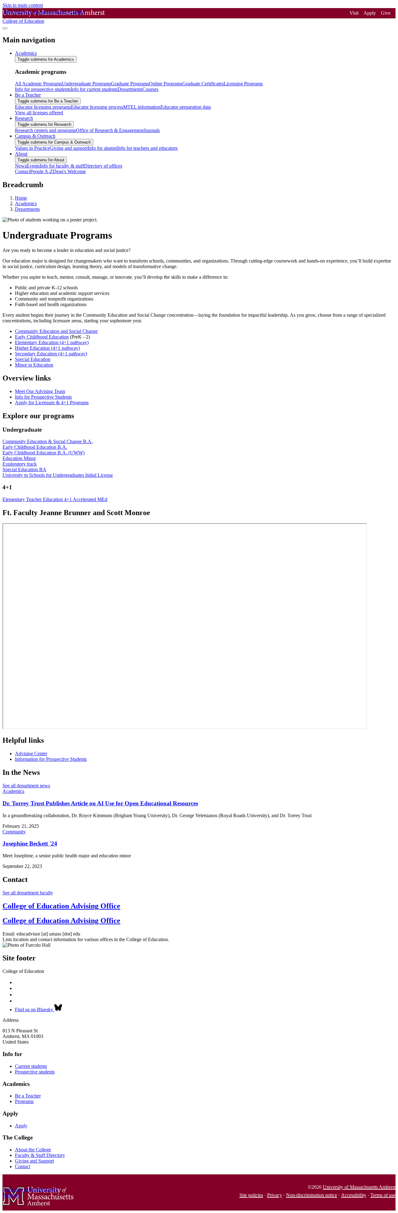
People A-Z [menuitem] (41, 171)
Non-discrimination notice (311, 1195)
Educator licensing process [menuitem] (97, 107)
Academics (26, 203)
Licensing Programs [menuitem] (243, 83)
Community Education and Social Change (56, 331)
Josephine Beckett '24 (29, 843)
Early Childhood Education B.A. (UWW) (43, 452)
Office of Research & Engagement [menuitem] (110, 130)
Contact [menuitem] (22, 171)
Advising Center (31, 753)
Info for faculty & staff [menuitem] (62, 165)
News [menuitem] (20, 165)
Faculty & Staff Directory (40, 1155)
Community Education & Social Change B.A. (47, 441)
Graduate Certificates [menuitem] (203, 83)
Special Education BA (24, 469)
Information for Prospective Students (51, 759)
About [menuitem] (21, 153)
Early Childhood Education (42, 336)
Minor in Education (34, 364)
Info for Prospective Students (43, 397)
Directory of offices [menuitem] (103, 165)
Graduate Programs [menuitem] (130, 83)
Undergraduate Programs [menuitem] (86, 83)
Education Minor (19, 458)
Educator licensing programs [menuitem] (43, 107)
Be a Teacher (28, 1095)
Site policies (251, 1195)
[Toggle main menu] (4, 28)
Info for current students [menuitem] (94, 89)
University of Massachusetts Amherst (359, 1187)
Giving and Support (34, 1160)
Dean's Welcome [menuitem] (69, 171)
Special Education (32, 359)
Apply (369, 13)
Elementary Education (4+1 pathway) (52, 342)
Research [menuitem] (24, 118)
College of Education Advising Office (61, 906)
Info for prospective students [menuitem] (43, 89)
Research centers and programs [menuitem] (45, 130)
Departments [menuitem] (130, 89)
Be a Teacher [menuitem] (28, 94)
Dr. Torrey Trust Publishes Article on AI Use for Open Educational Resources (100, 803)
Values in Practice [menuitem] (32, 148)
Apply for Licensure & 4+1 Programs (52, 402)
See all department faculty (27, 892)
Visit (354, 13)
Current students (31, 1066)
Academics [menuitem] (26, 53)
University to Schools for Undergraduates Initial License (57, 475)
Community (14, 831)
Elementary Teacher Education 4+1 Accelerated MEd (54, 499)
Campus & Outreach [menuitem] (35, 136)
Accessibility (353, 1195)
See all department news (26, 785)
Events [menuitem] (33, 165)
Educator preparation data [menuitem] (185, 107)
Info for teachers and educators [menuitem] (147, 148)
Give (386, 13)
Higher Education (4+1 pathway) (47, 348)
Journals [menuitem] (152, 130)
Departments (27, 209)
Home (21, 198)
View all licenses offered (39, 112)
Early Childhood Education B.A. (34, 447)
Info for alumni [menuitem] (102, 148)
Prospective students (35, 1071)
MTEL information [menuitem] (141, 107)
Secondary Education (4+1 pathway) (51, 353)
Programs (24, 1101)
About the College (33, 1149)
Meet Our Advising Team (40, 391)
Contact (22, 1166)
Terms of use (383, 1195)
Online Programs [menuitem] (165, 83)
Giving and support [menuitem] (69, 148)
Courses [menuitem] (150, 89)
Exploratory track (19, 464)
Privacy (274, 1195)
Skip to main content (22, 5)
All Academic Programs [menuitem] (38, 83)
